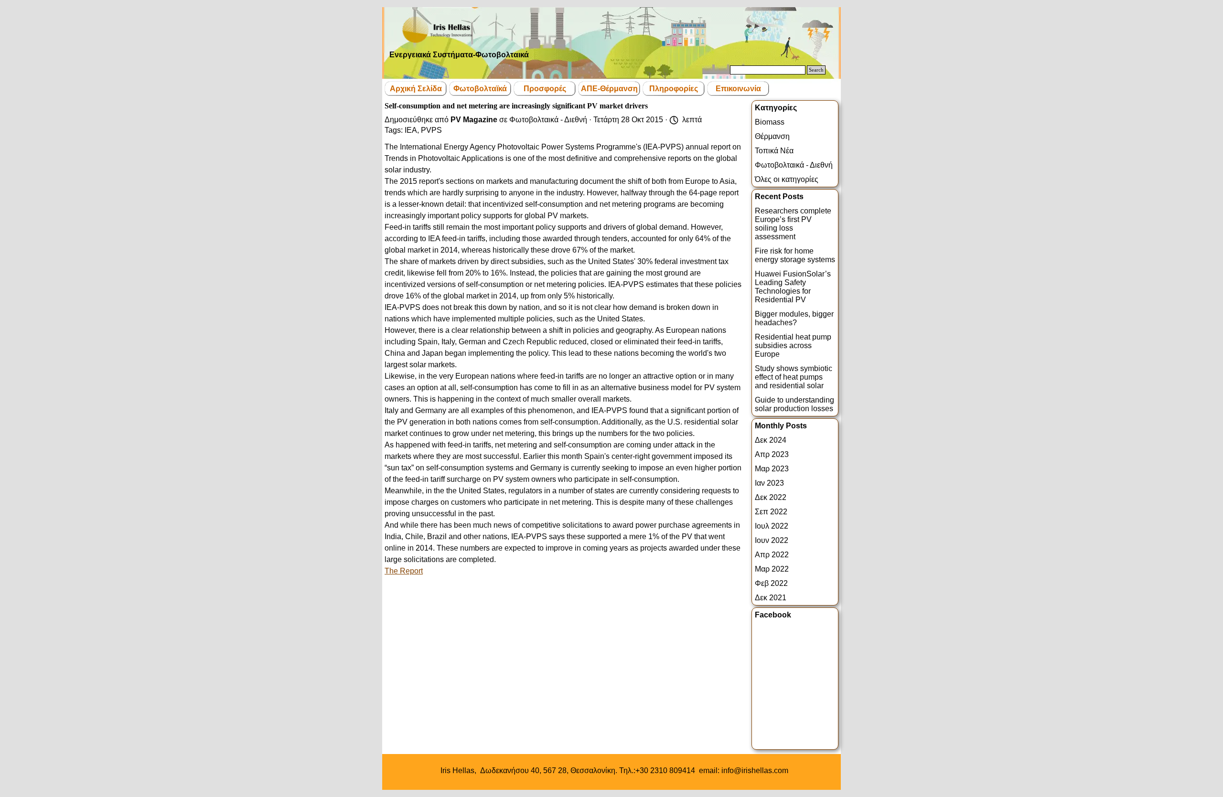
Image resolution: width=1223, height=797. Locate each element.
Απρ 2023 (772, 454)
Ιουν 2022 (771, 540)
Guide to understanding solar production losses (794, 404)
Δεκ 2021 (770, 598)
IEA (411, 130)
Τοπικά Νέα (774, 151)
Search (816, 70)
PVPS (431, 130)
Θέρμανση (772, 136)
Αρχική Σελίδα (416, 89)
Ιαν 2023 (769, 483)
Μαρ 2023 (772, 469)
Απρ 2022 (772, 555)
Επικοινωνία (738, 89)
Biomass (769, 122)
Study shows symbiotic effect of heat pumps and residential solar (793, 377)
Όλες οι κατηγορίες (786, 179)
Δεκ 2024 (770, 440)
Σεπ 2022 (771, 512)
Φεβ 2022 (771, 583)
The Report (404, 571)
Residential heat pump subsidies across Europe (793, 345)
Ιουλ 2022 (771, 526)
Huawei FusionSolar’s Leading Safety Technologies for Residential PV (793, 287)
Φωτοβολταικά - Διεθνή (794, 165)
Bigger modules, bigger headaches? (794, 318)
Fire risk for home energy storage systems (795, 255)
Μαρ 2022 (772, 569)
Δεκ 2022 (770, 497)
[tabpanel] (614, 770)
